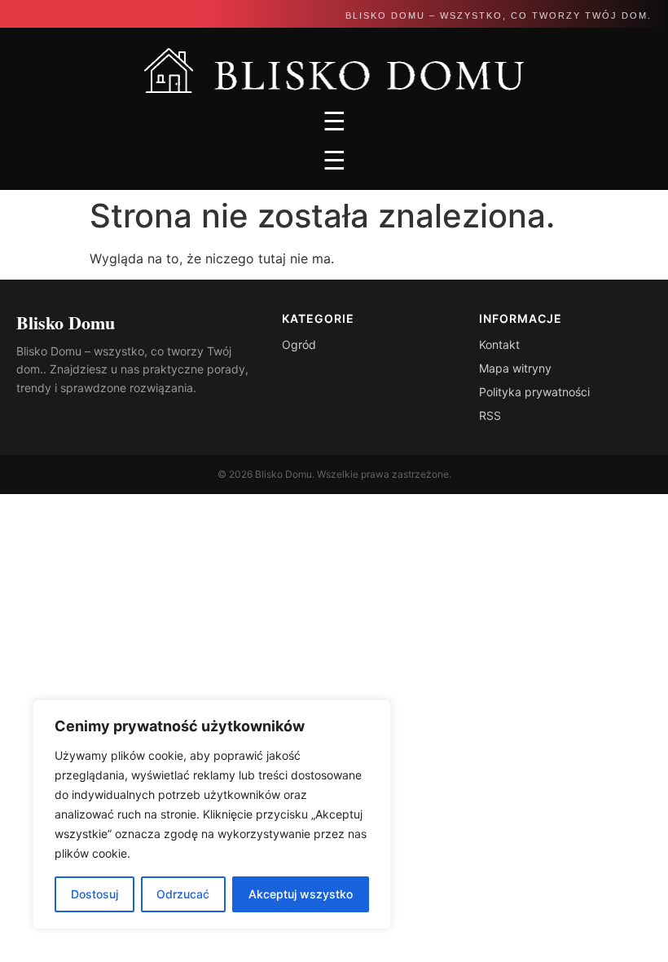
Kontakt (499, 344)
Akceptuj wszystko (300, 894)
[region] (212, 814)
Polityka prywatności (534, 392)
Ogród (299, 344)
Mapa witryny (515, 368)
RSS (490, 415)
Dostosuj (94, 894)
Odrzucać (182, 894)
